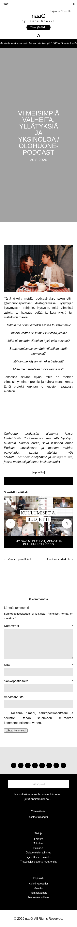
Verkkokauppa (38, 892)
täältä (18, 438)
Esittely (38, 838)
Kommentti (38, 626)
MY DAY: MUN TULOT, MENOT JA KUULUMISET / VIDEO (38, 543)
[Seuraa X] (56, 765)
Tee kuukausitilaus (38, 897)
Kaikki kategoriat (38, 883)
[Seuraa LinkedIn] (63, 765)
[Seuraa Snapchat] (49, 765)
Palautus (38, 848)
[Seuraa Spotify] (42, 765)
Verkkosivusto (13, 697)
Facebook (23, 457)
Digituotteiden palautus (38, 857)
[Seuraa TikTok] (20, 765)
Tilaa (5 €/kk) (38, 27)
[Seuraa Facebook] (35, 765)
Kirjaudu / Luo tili (60, 11)
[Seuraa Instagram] (13, 765)
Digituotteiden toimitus (38, 852)
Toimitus (38, 843)
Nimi (38, 665)
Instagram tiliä (62, 457)
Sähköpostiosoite (38, 681)
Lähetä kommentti (16, 730)
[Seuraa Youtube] (28, 765)
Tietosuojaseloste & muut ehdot (38, 861)
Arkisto (38, 888)
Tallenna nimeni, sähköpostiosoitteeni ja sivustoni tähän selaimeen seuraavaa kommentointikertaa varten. (38, 718)
